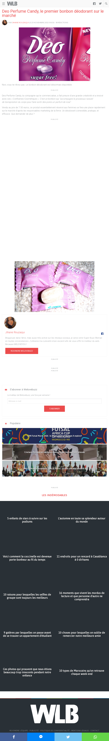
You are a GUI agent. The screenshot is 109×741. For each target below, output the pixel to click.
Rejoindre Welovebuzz (22, 351)
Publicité (34, 731)
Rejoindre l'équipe (19, 731)
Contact (95, 731)
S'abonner (54, 409)
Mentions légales (80, 731)
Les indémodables (54, 495)
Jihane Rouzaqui (20, 22)
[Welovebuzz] (12, 4)
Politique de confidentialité (55, 731)
